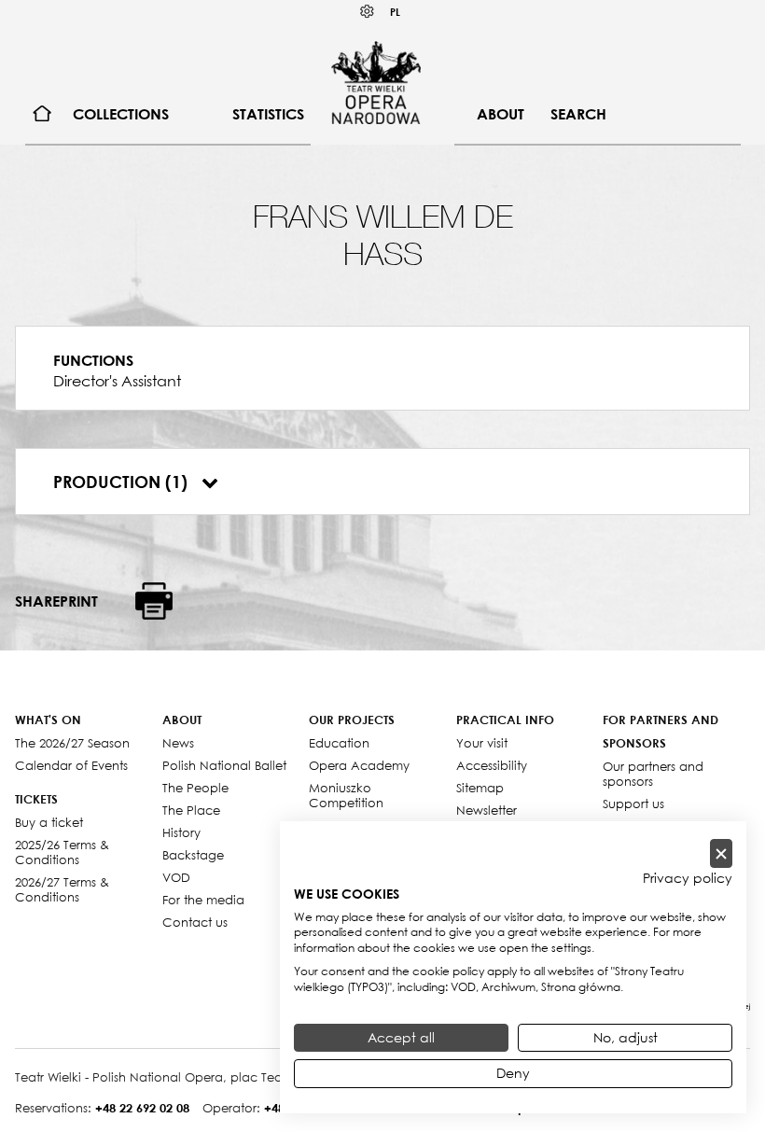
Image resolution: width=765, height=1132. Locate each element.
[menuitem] (42, 114)
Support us (633, 803)
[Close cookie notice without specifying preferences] (721, 853)
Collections (121, 114)
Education (339, 742)
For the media (203, 899)
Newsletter (486, 810)
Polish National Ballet (224, 765)
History (181, 832)
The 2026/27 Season (72, 742)
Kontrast (367, 11)
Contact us (195, 922)
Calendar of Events (71, 765)
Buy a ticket (49, 822)
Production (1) (122, 481)
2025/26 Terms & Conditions (62, 852)
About (500, 114)
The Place (191, 810)
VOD (176, 877)
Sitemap (480, 787)
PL (395, 12)
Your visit (482, 742)
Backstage (193, 854)
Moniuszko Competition (346, 795)
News (178, 742)
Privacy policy (687, 878)
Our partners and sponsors (653, 774)
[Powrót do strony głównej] (376, 82)
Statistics (268, 114)
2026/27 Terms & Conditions (62, 889)
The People (195, 787)
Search (578, 114)
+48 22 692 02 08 (142, 1107)
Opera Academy (359, 765)
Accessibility (491, 765)
